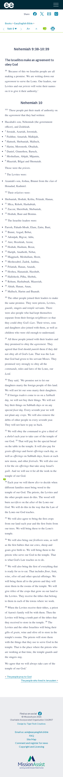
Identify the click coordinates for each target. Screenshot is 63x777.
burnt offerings (35, 451)
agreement (10, 81)
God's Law (29, 322)
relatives (19, 192)
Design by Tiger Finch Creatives (31, 724)
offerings (18, 456)
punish (35, 349)
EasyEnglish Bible (23, 23)
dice (37, 482)
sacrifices (16, 502)
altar (32, 502)
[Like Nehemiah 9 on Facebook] (34, 13)
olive (14, 576)
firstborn (38, 540)
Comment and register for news (31, 742)
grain (17, 632)
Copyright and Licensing (31, 746)
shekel (10, 436)
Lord (7, 373)
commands (11, 368)
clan (51, 181)
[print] (52, 28)
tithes (13, 591)
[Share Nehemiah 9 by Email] (48, 13)
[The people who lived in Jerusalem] (21, 28)
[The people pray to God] (3, 28)
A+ (28, 28)
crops (23, 415)
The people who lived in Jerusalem (38, 680)
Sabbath (50, 395)
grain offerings (13, 451)
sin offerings (22, 466)
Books (8, 23)
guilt (7, 471)
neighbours (41, 317)
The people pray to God (19, 676)
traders (23, 395)
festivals (33, 461)
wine (7, 576)
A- (36, 29)
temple (31, 308)
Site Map (31, 739)
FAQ (31, 735)
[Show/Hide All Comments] (44, 28)
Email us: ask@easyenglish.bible (31, 731)
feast (15, 410)
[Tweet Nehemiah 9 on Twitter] (41, 13)
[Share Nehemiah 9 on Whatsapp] (55, 13)
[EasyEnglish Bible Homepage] (9, 7)
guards (8, 308)
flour (47, 571)
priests (26, 86)
